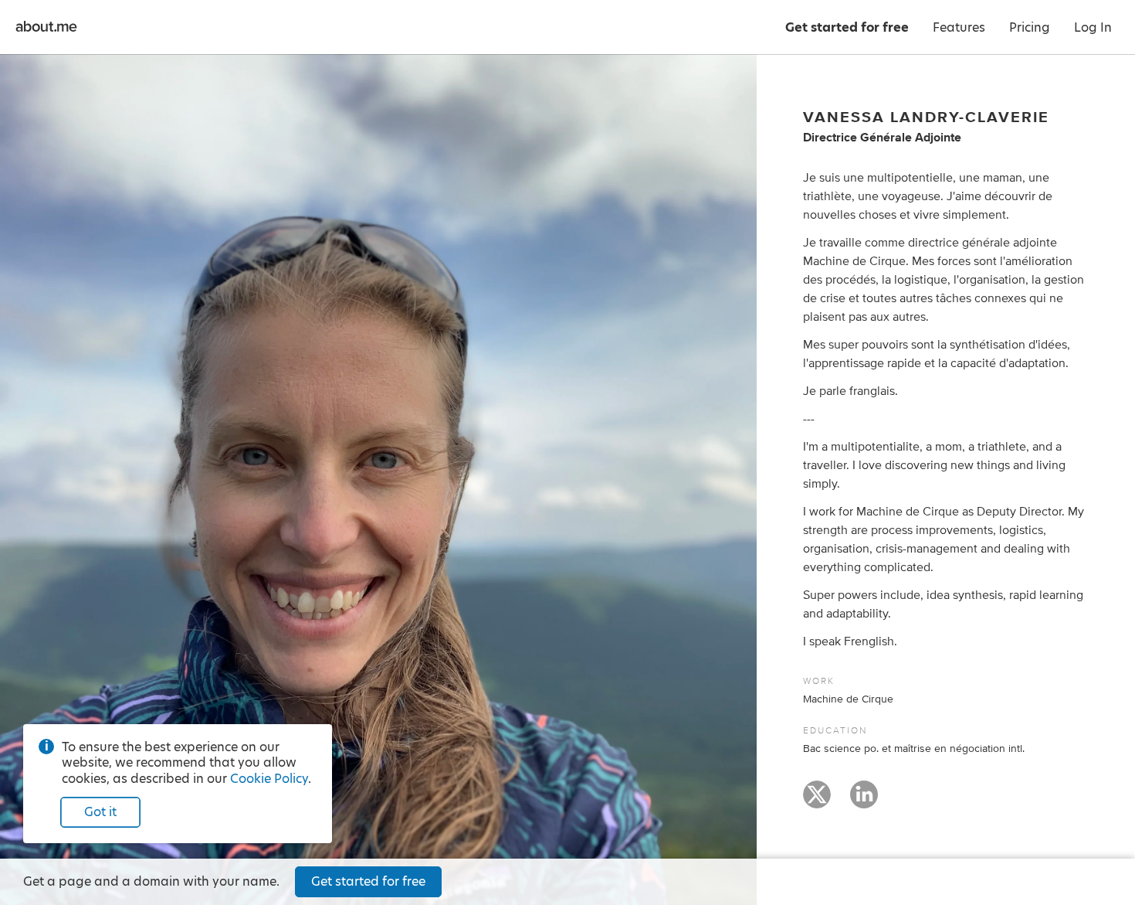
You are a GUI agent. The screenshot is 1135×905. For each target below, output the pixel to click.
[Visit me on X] (817, 801)
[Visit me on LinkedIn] (864, 801)
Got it (100, 812)
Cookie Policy (269, 779)
